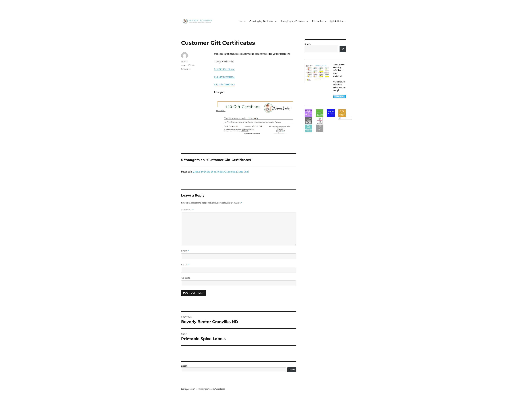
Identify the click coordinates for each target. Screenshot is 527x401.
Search (184, 366)
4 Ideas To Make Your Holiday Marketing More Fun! (221, 171)
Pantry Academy (188, 389)
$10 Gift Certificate (224, 69)
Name (185, 251)
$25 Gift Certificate (224, 84)
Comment (187, 209)
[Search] (343, 49)
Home (242, 21)
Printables (317, 21)
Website (185, 278)
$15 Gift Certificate (224, 76)
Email (185, 264)
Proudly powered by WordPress (211, 389)
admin (184, 61)
